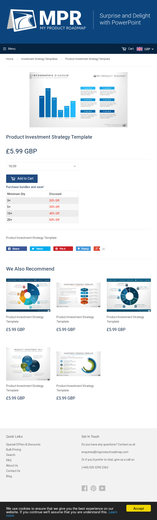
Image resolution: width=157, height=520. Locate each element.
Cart (131, 48)
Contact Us (13, 470)
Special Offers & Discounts (23, 444)
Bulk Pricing (13, 449)
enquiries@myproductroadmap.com (105, 452)
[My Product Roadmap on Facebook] (85, 489)
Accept (138, 508)
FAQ (8, 460)
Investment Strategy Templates (39, 58)
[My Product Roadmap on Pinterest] (93, 489)
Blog (9, 476)
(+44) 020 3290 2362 (95, 467)
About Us (12, 465)
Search (10, 455)
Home (9, 58)
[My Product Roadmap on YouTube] (102, 489)
